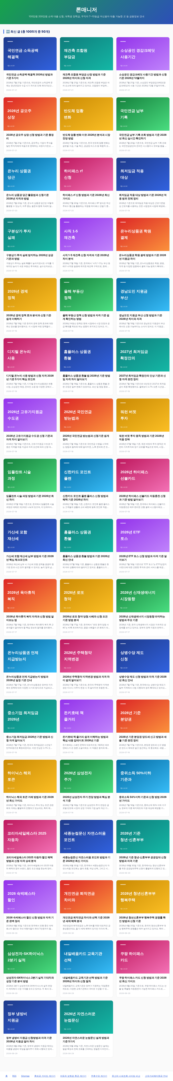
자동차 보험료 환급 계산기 (73, 1076)
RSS (14, 1076)
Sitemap (25, 1076)
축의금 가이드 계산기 (44, 1076)
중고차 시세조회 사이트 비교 (126, 1076)
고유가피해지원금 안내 (156, 1076)
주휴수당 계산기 (99, 1076)
